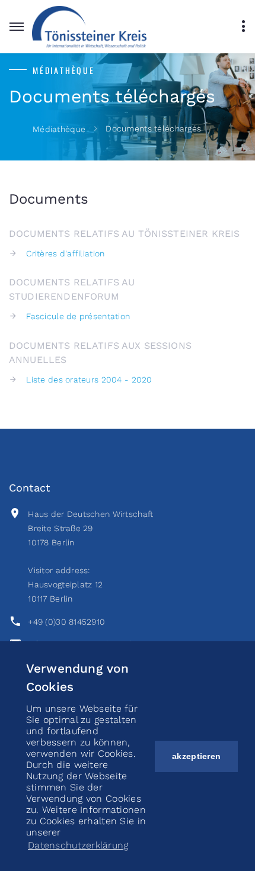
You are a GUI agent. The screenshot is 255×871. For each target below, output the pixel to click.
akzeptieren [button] (196, 756)
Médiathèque (59, 129)
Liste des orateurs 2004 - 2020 (89, 379)
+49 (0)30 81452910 (66, 621)
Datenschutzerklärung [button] (78, 845)
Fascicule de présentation (78, 316)
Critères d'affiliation (65, 253)
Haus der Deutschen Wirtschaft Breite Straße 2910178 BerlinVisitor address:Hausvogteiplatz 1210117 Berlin (90, 556)
